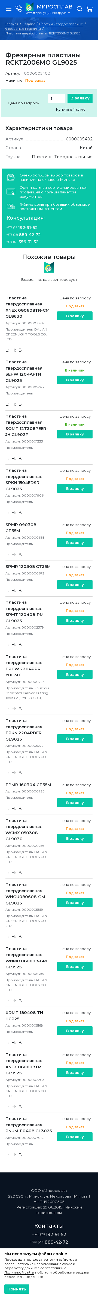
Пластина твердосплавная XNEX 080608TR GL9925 (23, 1064)
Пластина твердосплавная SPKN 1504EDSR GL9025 (23, 479)
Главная (11, 24)
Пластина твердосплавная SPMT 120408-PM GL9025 (24, 611)
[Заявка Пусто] (89, 8)
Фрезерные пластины (23, 29)
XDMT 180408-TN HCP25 (24, 1015)
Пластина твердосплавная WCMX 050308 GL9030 (23, 830)
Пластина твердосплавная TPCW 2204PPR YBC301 (23, 666)
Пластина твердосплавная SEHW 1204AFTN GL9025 (23, 371)
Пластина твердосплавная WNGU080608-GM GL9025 (25, 894)
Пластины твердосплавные (61, 24)
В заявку (80, 98)
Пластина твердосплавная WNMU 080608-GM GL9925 (26, 958)
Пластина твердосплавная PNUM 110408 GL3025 (28, 1124)
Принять (16, 1289)
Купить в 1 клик (70, 109)
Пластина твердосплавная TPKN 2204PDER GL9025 (23, 730)
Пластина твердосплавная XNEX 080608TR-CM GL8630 (27, 307)
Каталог (29, 24)
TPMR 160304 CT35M (28, 784)
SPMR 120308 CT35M (28, 566)
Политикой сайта (19, 1272)
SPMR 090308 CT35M (20, 527)
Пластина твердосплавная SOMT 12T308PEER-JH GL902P (26, 425)
